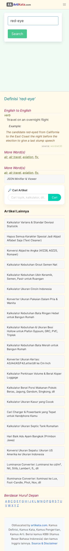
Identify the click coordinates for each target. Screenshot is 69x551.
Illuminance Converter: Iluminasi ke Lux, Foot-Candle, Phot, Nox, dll (32, 480)
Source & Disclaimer (44, 543)
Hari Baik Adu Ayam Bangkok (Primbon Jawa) (31, 438)
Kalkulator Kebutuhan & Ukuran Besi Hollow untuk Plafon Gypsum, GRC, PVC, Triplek (32, 331)
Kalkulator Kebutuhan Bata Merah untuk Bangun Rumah (32, 347)
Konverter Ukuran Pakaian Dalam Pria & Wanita (32, 301)
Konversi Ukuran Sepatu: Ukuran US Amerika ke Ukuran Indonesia (30, 452)
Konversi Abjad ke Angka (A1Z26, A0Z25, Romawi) (32, 252)
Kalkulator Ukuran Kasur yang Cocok (30, 401)
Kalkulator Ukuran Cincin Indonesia (29, 289)
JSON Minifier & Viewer (22, 178)
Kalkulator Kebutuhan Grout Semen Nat (32, 264)
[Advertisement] (34, 66)
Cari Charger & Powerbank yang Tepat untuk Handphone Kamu (31, 414)
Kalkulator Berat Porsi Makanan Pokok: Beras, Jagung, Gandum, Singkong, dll (32, 389)
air (6, 157)
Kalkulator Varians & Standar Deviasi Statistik (30, 224)
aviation (28, 157)
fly (36, 157)
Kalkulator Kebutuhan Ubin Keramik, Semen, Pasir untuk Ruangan (30, 276)
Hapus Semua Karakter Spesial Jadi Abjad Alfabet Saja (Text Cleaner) (34, 238)
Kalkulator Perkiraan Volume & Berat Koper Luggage (34, 375)
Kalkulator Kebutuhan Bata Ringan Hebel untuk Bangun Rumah (33, 315)
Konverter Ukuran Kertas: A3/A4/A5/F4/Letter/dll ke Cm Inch (29, 361)
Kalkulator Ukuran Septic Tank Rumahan (32, 426)
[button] (64, 4)
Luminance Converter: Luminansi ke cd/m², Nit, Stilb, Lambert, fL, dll (34, 466)
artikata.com (39, 525)
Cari (54, 197)
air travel (15, 157)
